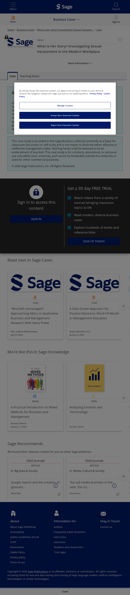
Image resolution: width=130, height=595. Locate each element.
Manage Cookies (65, 105)
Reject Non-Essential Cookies (65, 125)
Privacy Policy (96, 93)
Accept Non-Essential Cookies (65, 115)
